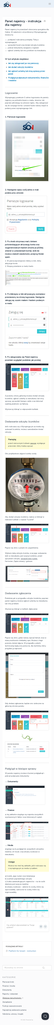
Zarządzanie (7, 1002)
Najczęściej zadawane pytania (14, 1010)
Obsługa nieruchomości (12, 998)
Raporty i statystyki (10, 994)
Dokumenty (7, 990)
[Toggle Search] (46, 967)
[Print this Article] (45, 21)
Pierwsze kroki (8, 982)
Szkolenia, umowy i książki (13, 1014)
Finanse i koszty (9, 986)
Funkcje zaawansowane (12, 1006)
